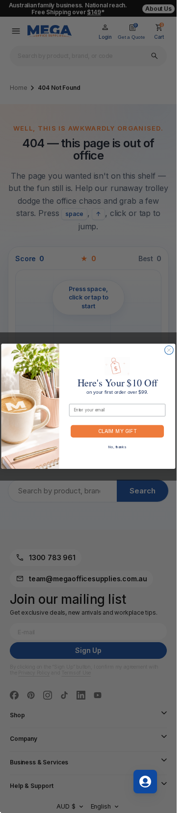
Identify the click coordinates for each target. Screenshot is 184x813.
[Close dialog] (169, 350)
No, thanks (117, 447)
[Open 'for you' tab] (145, 781)
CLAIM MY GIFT (117, 431)
